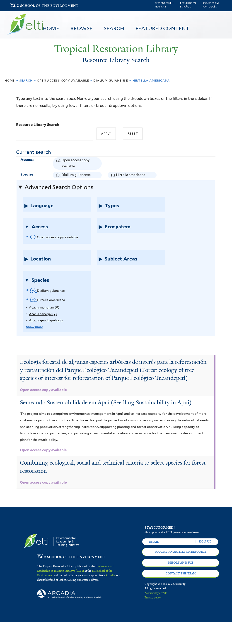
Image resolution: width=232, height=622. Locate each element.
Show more (34, 327)
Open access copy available (63, 80)
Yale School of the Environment (22, 6)
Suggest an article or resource (181, 552)
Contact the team (181, 573)
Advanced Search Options (58, 187)
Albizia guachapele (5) (46, 320)
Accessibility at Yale (156, 593)
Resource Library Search (37, 124)
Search (114, 28)
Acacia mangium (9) (44, 307)
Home (51, 28)
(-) (58, 164)
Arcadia (110, 575)
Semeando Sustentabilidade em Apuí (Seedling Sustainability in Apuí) (106, 402)
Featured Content (162, 28)
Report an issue (180, 562)
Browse (81, 28)
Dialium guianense (110, 80)
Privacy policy (153, 597)
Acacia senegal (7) (43, 314)
